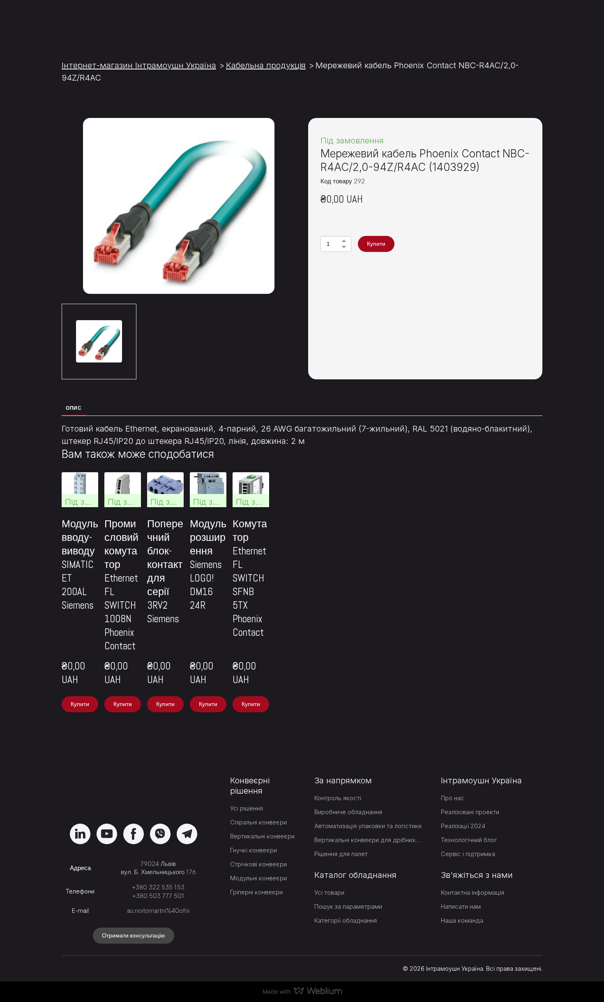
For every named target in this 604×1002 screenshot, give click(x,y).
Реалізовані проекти (470, 799)
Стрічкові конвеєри (258, 852)
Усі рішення (246, 796)
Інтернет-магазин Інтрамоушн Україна (139, 65)
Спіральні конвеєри (258, 810)
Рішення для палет (341, 841)
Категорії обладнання (345, 908)
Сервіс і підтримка (468, 841)
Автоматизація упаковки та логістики (368, 813)
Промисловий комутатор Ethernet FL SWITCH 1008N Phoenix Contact (231, 623)
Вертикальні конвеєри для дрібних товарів (368, 827)
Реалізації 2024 (463, 813)
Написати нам (461, 894)
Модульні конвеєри (258, 866)
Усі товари (329, 880)
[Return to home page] (108, 21)
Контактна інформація (472, 880)
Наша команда (462, 908)
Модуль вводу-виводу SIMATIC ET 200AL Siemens (115, 609)
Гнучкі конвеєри (253, 838)
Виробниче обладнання (348, 799)
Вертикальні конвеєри (262, 824)
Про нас (452, 785)
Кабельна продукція (266, 65)
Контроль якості (337, 785)
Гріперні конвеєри (256, 880)
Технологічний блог (469, 827)
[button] (344, 241)
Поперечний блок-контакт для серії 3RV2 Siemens (357, 616)
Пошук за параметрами (348, 894)
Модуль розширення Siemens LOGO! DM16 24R (478, 609)
